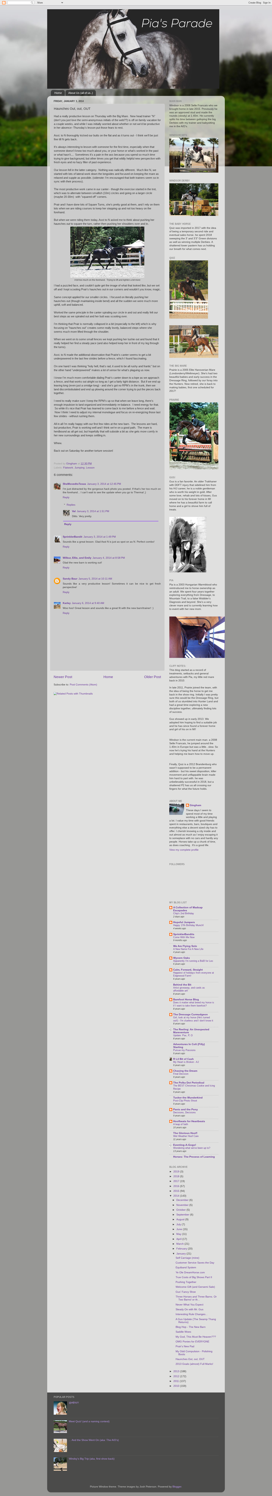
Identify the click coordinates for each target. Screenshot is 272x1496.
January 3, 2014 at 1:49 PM (99, 536)
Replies (71, 504)
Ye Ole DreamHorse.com (190, 1272)
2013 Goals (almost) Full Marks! (194, 1364)
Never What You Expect (189, 1304)
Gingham (195, 805)
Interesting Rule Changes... (192, 1314)
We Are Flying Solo (185, 946)
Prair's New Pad (185, 1346)
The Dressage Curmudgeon (190, 1014)
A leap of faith (180, 1124)
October (181, 1209)
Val (74, 511)
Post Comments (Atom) (83, 684)
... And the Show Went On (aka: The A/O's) (94, 1440)
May (179, 1234)
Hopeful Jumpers (184, 922)
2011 (176, 1381)
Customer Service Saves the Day (195, 1262)
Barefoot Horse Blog (186, 999)
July (179, 1224)
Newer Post (63, 677)
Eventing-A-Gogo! (184, 1145)
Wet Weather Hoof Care (186, 1136)
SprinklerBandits (183, 934)
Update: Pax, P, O (183, 1035)
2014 (176, 1195)
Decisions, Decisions (184, 1112)
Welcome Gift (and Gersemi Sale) (195, 1287)
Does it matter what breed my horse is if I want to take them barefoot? (193, 1004)
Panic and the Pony (185, 1109)
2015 (176, 1191)
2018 (176, 1176)
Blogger (176, 1486)
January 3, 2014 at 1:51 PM (93, 511)
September (183, 1214)
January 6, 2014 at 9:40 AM (88, 603)
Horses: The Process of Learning (194, 1156)
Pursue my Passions (184, 1050)
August (180, 1219)
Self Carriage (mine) (187, 1257)
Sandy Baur (70, 578)
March (180, 1243)
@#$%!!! (74, 1402)
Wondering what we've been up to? (191, 1148)
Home (58, 92)
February (182, 1248)
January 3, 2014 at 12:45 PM (104, 484)
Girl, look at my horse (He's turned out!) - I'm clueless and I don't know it (193, 1019)
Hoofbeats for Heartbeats (189, 1121)
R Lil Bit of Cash (183, 1059)
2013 (176, 1371)
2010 (176, 1386)
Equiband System (186, 1267)
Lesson (90, 467)
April (179, 1239)
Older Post (152, 677)
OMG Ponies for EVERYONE (192, 1341)
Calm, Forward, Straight (188, 969)
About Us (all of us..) (80, 92)
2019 (176, 1171)
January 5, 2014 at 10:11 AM (95, 578)
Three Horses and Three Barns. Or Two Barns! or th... (196, 1298)
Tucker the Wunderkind (188, 1097)
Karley (67, 603)
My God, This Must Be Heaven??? (196, 1336)
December (182, 1200)
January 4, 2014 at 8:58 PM (109, 557)
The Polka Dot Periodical (188, 1082)
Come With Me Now (183, 937)
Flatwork (68, 467)
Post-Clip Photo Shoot (185, 1100)
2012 (176, 1376)
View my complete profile (184, 849)
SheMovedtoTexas (74, 484)
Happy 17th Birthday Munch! (188, 925)
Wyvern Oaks (181, 958)
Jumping (80, 467)
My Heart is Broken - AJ (186, 1062)
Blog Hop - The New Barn (191, 1327)
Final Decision (180, 1073)
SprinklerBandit (72, 536)
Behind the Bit (182, 984)
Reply (66, 497)
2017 (176, 1181)
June (179, 1229)
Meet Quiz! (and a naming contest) (89, 1421)
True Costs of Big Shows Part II (194, 1277)
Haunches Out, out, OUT (190, 1359)
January (181, 1253)
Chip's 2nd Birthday (183, 913)
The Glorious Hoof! (185, 1133)
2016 (176, 1186)
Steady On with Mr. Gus (189, 1309)
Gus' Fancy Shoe (186, 1291)
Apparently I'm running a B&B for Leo (193, 961)
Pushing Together (186, 1282)
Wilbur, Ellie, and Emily (77, 557)
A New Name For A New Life (188, 949)
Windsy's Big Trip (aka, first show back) (92, 1458)
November (182, 1205)
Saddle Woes (183, 1331)
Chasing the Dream (185, 1070)
